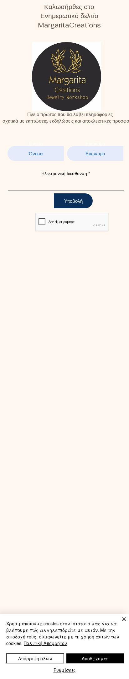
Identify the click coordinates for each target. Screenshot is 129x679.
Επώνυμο (95, 143)
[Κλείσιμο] (120, 622)
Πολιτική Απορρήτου (45, 643)
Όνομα (36, 143)
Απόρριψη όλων (35, 658)
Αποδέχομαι (95, 658)
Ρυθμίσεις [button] (65, 670)
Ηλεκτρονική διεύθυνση (64, 173)
